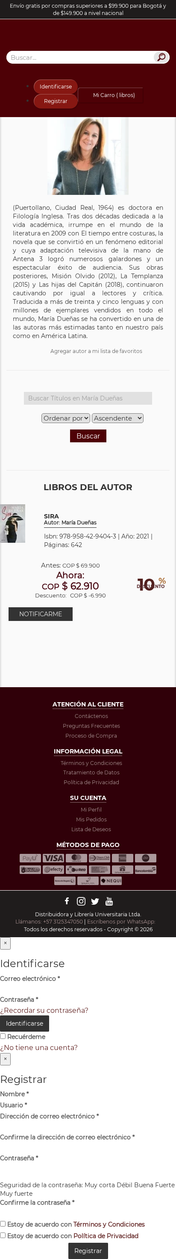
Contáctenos (91, 716)
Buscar (88, 436)
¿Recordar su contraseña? (44, 1010)
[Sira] (12, 523)
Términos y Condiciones (91, 763)
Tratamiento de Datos (91, 772)
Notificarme (40, 614)
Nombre (14, 1094)
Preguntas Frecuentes (91, 726)
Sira (70, 519)
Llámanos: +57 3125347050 (49, 921)
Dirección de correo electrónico (49, 1116)
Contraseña (19, 999)
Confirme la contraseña (37, 1202)
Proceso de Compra (91, 735)
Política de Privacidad (91, 782)
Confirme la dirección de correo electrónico (67, 1137)
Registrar (55, 101)
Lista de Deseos (91, 829)
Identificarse (56, 86)
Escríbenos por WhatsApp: (122, 921)
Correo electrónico (30, 978)
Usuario (13, 1105)
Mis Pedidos (91, 819)
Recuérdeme (25, 1037)
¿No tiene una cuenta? (39, 1048)
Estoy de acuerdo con (75, 1224)
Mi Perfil (91, 809)
